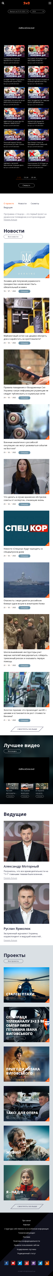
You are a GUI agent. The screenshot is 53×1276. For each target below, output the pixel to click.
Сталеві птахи (20, 994)
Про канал (26, 1220)
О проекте (9, 203)
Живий (13, 1152)
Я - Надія (14, 1192)
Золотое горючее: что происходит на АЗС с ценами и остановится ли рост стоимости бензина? (25, 713)
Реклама (26, 1237)
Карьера (26, 1225)
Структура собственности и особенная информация (26, 1229)
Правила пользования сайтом (26, 1245)
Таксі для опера (22, 1113)
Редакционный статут (26, 1253)
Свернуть (26, 185)
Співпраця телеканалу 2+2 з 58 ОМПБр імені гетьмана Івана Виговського (25, 1025)
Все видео (12, 751)
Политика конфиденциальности (26, 1241)
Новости (22, 203)
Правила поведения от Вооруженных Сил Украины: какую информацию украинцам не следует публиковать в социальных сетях (26, 390)
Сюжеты (35, 203)
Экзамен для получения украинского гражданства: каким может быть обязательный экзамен (22, 284)
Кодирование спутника (26, 1249)
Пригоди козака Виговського (23, 1071)
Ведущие (8, 207)
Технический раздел (26, 1233)
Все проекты (13, 961)
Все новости (13, 237)
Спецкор (24, 291)
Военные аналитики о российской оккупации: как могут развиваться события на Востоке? (25, 445)
